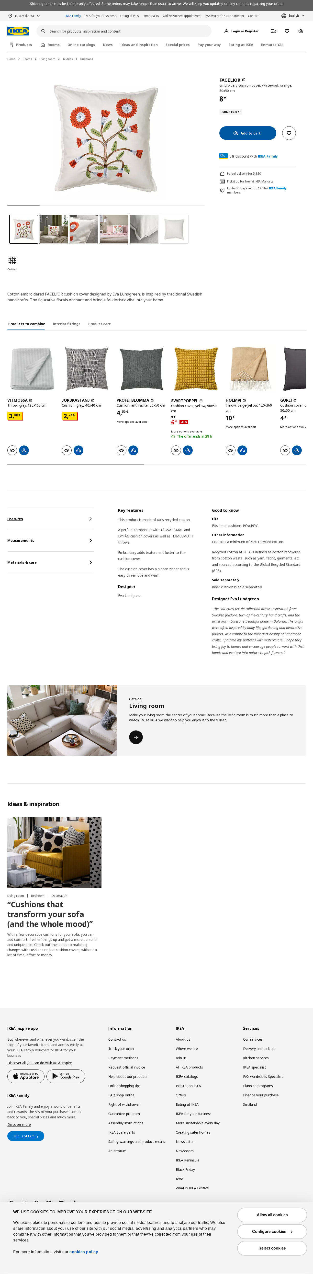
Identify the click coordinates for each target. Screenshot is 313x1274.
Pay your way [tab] (209, 44)
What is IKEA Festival (192, 1188)
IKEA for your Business (100, 16)
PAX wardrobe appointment (224, 16)
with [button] (254, 156)
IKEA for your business (194, 1113)
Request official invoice (126, 1067)
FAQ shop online (121, 1095)
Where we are (187, 1048)
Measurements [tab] (20, 540)
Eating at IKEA (129, 16)
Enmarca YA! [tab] (272, 44)
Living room (47, 59)
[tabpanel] (212, 588)
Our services (253, 1039)
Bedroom (38, 896)
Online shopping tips (124, 1085)
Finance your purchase (261, 1095)
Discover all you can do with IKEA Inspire (39, 1062)
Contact (253, 16)
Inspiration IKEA (188, 1085)
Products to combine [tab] (26, 323)
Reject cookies (272, 1248)
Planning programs (258, 1085)
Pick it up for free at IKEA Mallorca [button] (250, 181)
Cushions (86, 59)
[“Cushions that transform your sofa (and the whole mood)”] (54, 852)
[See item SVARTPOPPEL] (196, 369)
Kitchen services (256, 1058)
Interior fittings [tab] (66, 323)
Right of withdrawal (123, 1104)
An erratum (117, 1151)
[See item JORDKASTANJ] (87, 369)
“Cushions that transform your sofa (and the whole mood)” (50, 914)
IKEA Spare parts (121, 1132)
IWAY (180, 1178)
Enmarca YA (151, 16)
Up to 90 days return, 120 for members (257, 190)
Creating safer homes (193, 1132)
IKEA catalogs (187, 1076)
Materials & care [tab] (22, 562)
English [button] (294, 15)
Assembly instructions (125, 1123)
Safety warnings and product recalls (136, 1141)
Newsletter (185, 1141)
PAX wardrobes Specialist (263, 1076)
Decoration (59, 896)
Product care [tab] (99, 323)
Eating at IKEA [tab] (241, 44)
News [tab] (108, 44)
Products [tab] (24, 44)
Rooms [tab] (54, 44)
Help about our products (127, 1076)
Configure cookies (269, 1231)
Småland (250, 1104)
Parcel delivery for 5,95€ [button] (244, 173)
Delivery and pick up (259, 1048)
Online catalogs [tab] (81, 44)
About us (183, 1039)
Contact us (117, 1039)
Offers (181, 1095)
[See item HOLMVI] (250, 369)
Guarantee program (124, 1113)
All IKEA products (189, 1067)
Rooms (27, 59)
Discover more (19, 1124)
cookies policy (83, 1252)
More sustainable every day (198, 1123)
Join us (181, 1058)
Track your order (121, 1048)
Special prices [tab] (178, 44)
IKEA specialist (254, 1067)
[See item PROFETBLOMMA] (141, 369)
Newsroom (185, 1151)
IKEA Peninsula (187, 1160)
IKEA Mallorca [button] (24, 16)
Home (11, 59)
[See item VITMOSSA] (32, 369)
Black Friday (185, 1169)
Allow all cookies (272, 1215)
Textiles (68, 59)
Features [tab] (15, 518)
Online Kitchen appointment (182, 16)
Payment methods (123, 1058)
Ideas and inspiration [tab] (139, 44)
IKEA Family (73, 16)
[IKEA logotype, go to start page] (18, 31)
